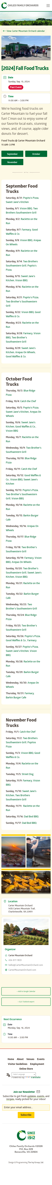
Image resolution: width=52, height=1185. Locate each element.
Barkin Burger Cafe (16, 697)
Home (11, 1059)
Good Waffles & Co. (16, 356)
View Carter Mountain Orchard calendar (26, 31)
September (12, 154)
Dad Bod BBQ (31, 816)
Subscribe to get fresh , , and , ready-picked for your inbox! (26, 1098)
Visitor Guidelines (17, 1064)
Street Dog (28, 774)
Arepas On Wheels (25, 352)
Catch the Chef (28, 401)
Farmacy (26, 230)
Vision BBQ (26, 208)
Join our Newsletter (24, 1092)
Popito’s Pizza (30, 198)
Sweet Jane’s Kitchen (17, 202)
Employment (37, 1064)
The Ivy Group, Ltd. (36, 1163)
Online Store (26, 1069)
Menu (48, 5)
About (20, 1059)
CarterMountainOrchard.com (22, 970)
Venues (30, 1059)
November (12, 162)
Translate (35, 1077)
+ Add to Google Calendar (26, 992)
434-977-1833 (14, 960)
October (36, 154)
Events (41, 1059)
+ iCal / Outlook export (26, 1002)
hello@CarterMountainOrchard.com (25, 965)
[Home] (19, 6)
